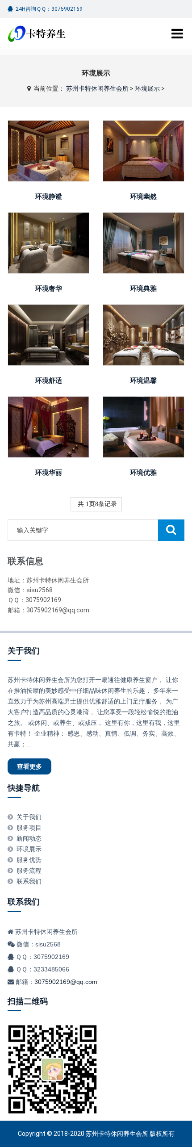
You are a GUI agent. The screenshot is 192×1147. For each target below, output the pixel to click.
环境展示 (147, 88)
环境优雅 (143, 473)
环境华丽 (48, 473)
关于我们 (24, 650)
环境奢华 (48, 289)
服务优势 (29, 859)
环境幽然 (143, 197)
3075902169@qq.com (65, 981)
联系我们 (29, 881)
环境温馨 (143, 381)
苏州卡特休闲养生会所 (97, 88)
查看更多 (49, 147)
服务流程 (29, 870)
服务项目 (29, 827)
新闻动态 (29, 838)
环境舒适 (48, 381)
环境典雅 (143, 289)
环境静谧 (48, 197)
